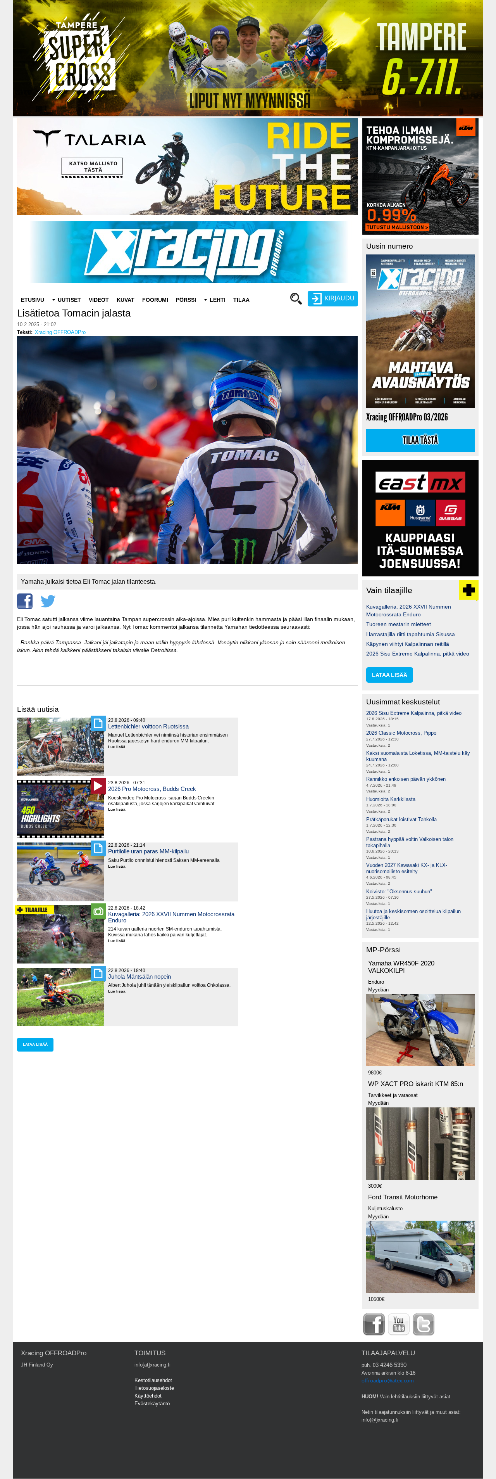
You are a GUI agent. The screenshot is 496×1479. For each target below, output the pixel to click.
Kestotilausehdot (153, 1380)
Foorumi (155, 300)
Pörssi (186, 300)
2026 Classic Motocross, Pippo (401, 733)
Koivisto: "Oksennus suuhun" (399, 891)
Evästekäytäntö (152, 1403)
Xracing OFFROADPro (60, 332)
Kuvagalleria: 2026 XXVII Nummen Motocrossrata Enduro (171, 917)
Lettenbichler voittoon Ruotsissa (148, 726)
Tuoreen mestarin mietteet (398, 624)
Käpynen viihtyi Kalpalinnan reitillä (407, 644)
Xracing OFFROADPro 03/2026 (407, 417)
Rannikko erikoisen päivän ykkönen (406, 779)
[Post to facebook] (25, 601)
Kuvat (125, 300)
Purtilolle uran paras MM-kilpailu (148, 851)
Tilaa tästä (420, 441)
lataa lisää (35, 1044)
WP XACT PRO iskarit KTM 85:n (415, 1084)
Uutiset (69, 300)
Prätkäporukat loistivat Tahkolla (401, 819)
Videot (99, 300)
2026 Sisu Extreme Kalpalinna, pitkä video (417, 653)
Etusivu (32, 300)
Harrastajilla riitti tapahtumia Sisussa (410, 634)
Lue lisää (119, 747)
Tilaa (241, 300)
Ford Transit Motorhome (402, 1197)
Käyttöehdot (148, 1396)
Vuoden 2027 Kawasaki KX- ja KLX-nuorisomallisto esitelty (406, 868)
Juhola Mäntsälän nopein (139, 976)
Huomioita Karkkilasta (390, 799)
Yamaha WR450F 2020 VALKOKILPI (401, 967)
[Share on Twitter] (48, 601)
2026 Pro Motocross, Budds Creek (152, 788)
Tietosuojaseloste (154, 1388)
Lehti (218, 300)
